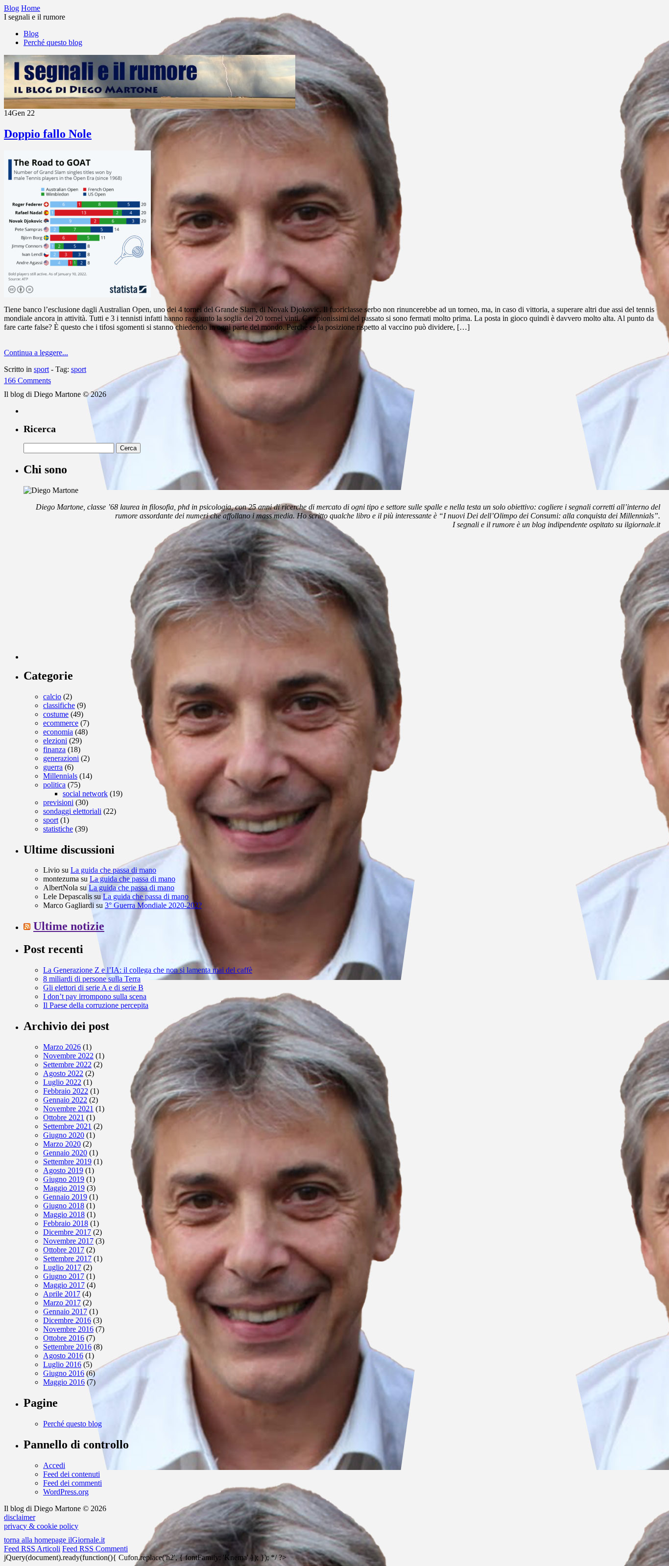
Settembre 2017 (67, 1258)
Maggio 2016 (64, 1382)
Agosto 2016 (63, 1355)
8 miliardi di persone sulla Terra (92, 979)
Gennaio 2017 (65, 1311)
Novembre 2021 (68, 1108)
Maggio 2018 (64, 1214)
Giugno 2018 (63, 1205)
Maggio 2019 (64, 1188)
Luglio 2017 (62, 1267)
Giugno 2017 (63, 1276)
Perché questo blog (53, 42)
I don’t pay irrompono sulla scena (94, 996)
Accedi (54, 1465)
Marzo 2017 (62, 1302)
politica (54, 785)
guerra (53, 767)
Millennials (60, 776)
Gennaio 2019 (65, 1197)
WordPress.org (66, 1492)
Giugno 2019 (63, 1179)
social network (85, 793)
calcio (52, 696)
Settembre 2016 (67, 1347)
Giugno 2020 (63, 1135)
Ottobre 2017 (63, 1250)
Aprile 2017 (61, 1294)
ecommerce (60, 723)
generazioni (61, 758)
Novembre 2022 (68, 1056)
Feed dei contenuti (71, 1474)
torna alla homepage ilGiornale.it (54, 1540)
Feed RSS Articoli (32, 1548)
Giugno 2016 (63, 1373)
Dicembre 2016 (67, 1320)
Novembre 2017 (68, 1241)
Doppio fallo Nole (48, 133)
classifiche (59, 705)
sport (41, 369)
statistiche (58, 829)
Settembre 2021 (67, 1126)
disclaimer (19, 1517)
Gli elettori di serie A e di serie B (93, 987)
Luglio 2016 (62, 1364)
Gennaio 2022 (65, 1100)
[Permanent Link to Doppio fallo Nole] (77, 295)
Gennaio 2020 (65, 1153)
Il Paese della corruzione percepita (95, 1005)
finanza (54, 749)
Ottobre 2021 (63, 1117)
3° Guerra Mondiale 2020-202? (153, 905)
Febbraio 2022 (65, 1091)
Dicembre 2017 (67, 1232)
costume (56, 714)
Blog (31, 33)
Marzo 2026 (62, 1047)
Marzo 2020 (62, 1144)
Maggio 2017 (64, 1285)
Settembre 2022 (67, 1064)
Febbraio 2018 (65, 1223)
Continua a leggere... (36, 352)
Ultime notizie (68, 926)
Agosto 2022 (63, 1073)
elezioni (55, 740)
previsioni (58, 802)
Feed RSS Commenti (95, 1548)
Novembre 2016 (68, 1329)
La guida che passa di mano (113, 870)
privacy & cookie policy (41, 1526)
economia (58, 732)
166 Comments (27, 380)
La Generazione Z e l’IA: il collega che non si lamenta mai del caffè (147, 970)
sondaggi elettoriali (72, 811)
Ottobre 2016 (63, 1338)
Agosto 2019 (63, 1170)
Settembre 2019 (67, 1161)
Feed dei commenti (72, 1483)
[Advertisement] (97, 598)
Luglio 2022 (62, 1082)
